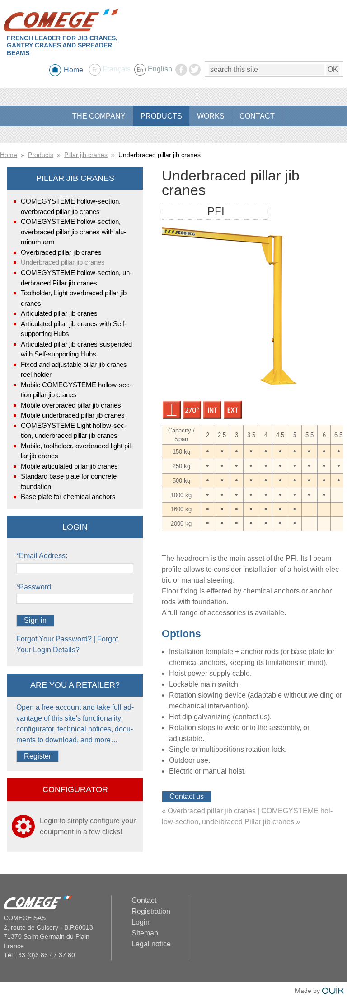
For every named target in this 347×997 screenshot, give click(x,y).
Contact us (186, 796)
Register (37, 756)
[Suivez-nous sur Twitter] (195, 73)
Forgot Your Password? (54, 639)
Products (40, 154)
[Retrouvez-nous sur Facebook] (181, 73)
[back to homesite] (61, 20)
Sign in (35, 620)
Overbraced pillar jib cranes (212, 811)
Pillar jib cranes (86, 154)
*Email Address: (41, 556)
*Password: (34, 587)
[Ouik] (333, 991)
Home (73, 70)
